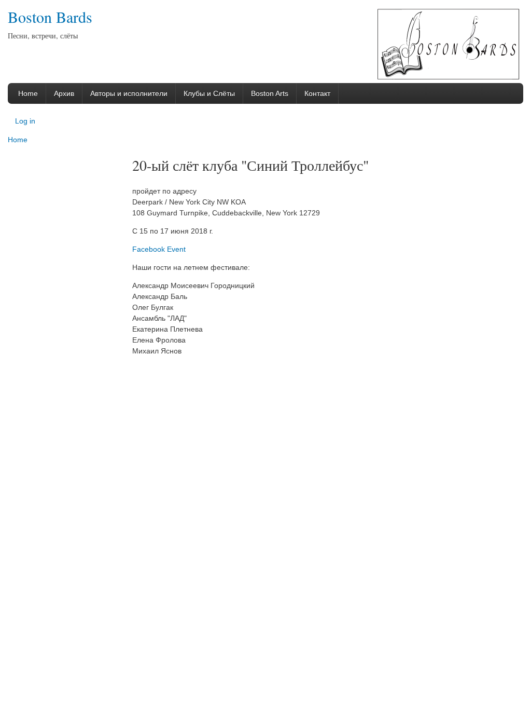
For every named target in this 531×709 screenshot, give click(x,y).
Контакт (317, 93)
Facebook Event (159, 249)
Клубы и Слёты (209, 93)
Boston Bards (50, 16)
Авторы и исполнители (128, 93)
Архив (64, 93)
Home (28, 93)
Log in (25, 121)
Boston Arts (269, 93)
